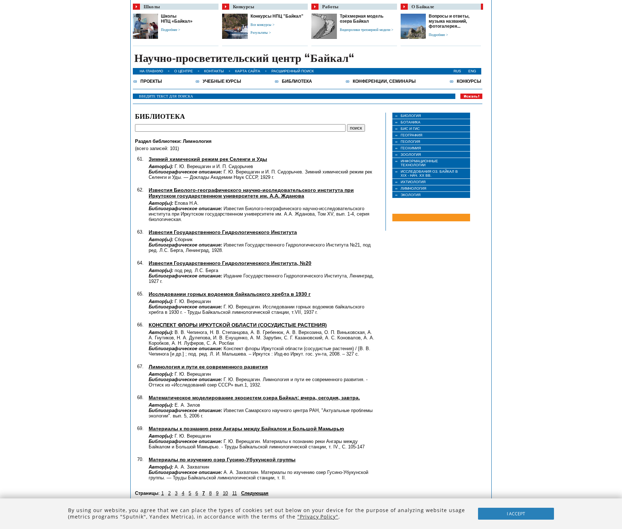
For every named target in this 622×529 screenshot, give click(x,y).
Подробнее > (170, 30)
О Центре (183, 71)
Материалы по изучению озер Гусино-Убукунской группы (222, 459)
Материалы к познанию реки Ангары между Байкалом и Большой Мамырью (246, 428)
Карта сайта (247, 71)
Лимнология (413, 188)
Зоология (411, 155)
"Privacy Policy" (317, 516)
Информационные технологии (419, 163)
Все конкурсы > (263, 25)
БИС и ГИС (410, 129)
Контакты (214, 71)
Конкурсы (469, 81)
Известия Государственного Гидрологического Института (223, 232)
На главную (151, 71)
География (411, 135)
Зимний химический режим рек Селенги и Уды (208, 159)
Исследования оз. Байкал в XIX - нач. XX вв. (429, 173)
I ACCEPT (516, 514)
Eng (472, 71)
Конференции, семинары (384, 81)
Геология (410, 142)
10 (225, 493)
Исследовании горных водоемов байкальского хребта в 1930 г (230, 294)
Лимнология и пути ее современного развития (208, 367)
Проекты (151, 81)
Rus (457, 71)
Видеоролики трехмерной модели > (366, 30)
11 (234, 493)
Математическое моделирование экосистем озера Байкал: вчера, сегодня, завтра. (254, 398)
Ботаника (410, 122)
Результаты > (261, 33)
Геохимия (411, 148)
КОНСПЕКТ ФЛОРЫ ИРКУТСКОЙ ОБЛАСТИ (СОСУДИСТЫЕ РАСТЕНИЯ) (238, 325)
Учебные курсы (222, 81)
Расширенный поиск (292, 71)
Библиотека (297, 81)
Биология (411, 116)
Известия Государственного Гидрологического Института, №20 (230, 263)
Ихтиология (413, 182)
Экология (410, 195)
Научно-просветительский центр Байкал (244, 58)
